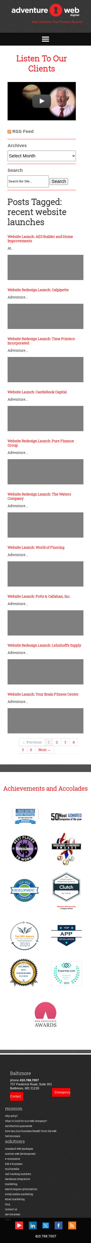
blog (7, 1204)
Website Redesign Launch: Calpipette (38, 289)
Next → (44, 749)
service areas (12, 1214)
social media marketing (19, 1194)
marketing (11, 1184)
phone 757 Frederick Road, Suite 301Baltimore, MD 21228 (31, 1080)
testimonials (12, 1136)
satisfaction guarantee (18, 1126)
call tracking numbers (18, 1174)
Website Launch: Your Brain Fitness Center (43, 694)
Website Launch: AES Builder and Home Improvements (40, 238)
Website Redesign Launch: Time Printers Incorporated (41, 340)
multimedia (12, 1169)
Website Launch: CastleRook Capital (37, 392)
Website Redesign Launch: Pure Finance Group (41, 443)
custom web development (20, 1153)
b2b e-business (13, 1164)
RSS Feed (23, 131)
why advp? (11, 1116)
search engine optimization (21, 1189)
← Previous (32, 742)
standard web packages (19, 1148)
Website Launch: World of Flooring (36, 547)
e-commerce (12, 1159)
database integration (17, 1179)
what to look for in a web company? (26, 1121)
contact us (11, 1209)
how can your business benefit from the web (31, 1131)
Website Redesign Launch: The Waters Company (39, 496)
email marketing (15, 1199)
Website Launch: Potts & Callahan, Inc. (39, 596)
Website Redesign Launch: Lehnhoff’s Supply (44, 645)
